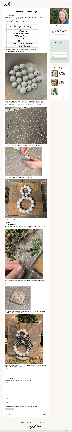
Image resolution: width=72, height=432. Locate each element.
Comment (7, 382)
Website (6, 402)
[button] (9, 374)
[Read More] (61, 36)
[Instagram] (66, 430)
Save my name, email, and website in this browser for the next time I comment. (21, 406)
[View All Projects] (63, 97)
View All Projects (59, 97)
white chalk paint (19, 102)
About (38, 4)
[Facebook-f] (64, 430)
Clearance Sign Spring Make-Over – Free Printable (62, 73)
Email (6, 398)
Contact (49, 422)
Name (6, 394)
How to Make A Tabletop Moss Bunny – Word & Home (62, 92)
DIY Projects (15, 4)
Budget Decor (24, 4)
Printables (32, 4)
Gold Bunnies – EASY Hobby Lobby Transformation (62, 82)
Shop (43, 4)
